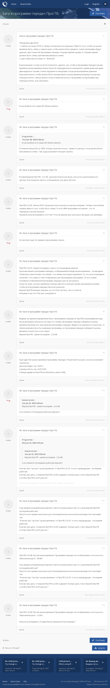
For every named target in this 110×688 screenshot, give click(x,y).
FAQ (25, 681)
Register (96, 4)
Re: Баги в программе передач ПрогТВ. (38, 99)
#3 (104, 127)
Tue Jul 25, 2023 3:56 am (96, 490)
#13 (103, 548)
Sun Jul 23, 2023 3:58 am (96, 342)
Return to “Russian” (12, 648)
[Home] (5, 3)
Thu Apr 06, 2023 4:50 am (95, 89)
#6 (104, 233)
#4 (104, 170)
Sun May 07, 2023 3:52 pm (95, 188)
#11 (103, 430)
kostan (8, 46)
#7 (104, 261)
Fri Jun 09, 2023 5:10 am (96, 251)
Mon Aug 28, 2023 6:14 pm (95, 595)
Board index (25, 4)
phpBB (14, 684)
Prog (8, 109)
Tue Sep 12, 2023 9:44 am (95, 630)
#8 (104, 311)
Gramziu (104, 684)
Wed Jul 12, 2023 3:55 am (95, 301)
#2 (104, 99)
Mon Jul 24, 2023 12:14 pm (95, 380)
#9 (104, 352)
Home (13, 4)
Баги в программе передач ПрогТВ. (31, 13)
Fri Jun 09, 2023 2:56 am (96, 223)
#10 (103, 390)
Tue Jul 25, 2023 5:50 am (96, 538)
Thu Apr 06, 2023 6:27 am (95, 159)
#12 (103, 501)
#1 (104, 36)
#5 (104, 198)
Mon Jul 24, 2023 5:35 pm (95, 420)
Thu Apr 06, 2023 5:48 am (95, 117)
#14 (103, 605)
